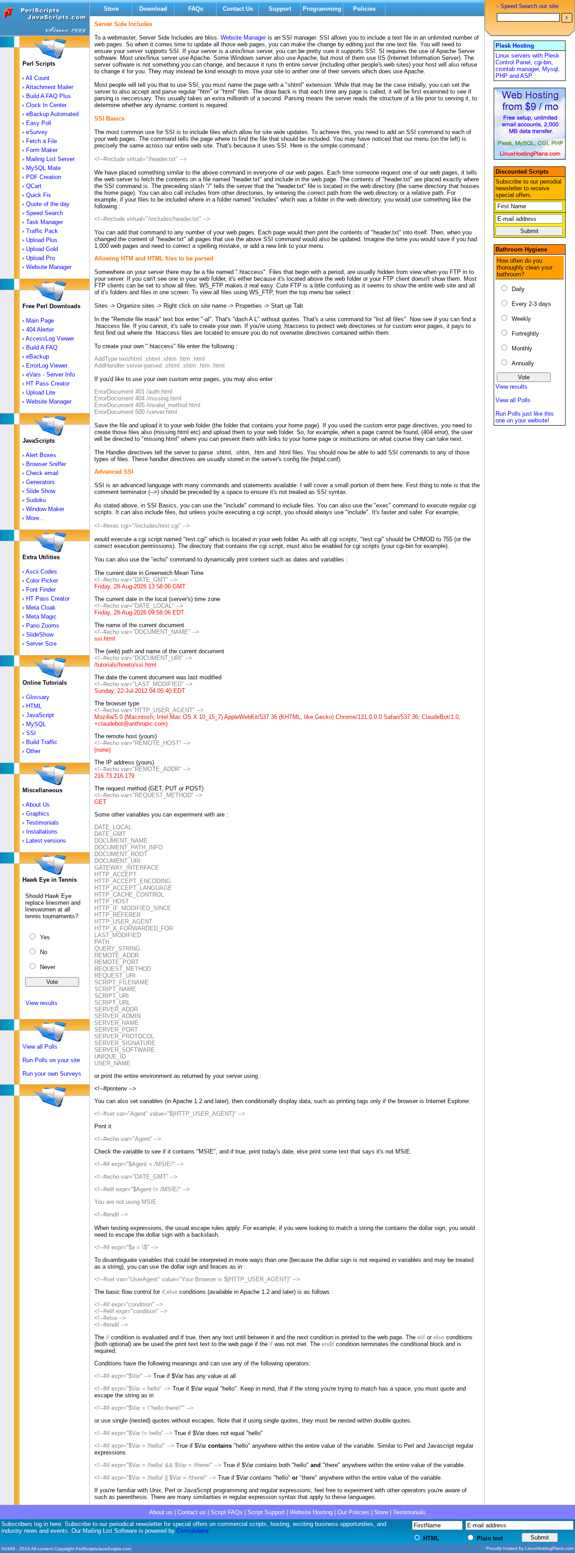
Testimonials (42, 822)
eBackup (37, 356)
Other (33, 751)
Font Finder (41, 589)
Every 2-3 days (531, 304)
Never (47, 967)
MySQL (36, 724)
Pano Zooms (42, 625)
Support (280, 8)
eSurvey (37, 132)
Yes (45, 937)
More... (35, 518)
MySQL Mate (43, 168)
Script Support (266, 1512)
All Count (37, 78)
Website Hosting (311, 1512)
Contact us (191, 1512)
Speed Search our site (529, 6)
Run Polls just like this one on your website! (524, 417)
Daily (518, 289)
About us (160, 1512)
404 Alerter (40, 329)
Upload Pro (40, 258)
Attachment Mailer (49, 87)
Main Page (40, 320)
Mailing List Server (50, 159)
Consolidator (193, 1530)
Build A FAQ (42, 347)
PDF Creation (43, 177)
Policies (364, 8)
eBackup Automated (52, 114)
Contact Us (238, 8)
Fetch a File (41, 141)
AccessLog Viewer (50, 338)
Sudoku (36, 500)
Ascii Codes (41, 571)
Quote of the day (48, 204)
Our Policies (353, 1512)
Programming (322, 8)
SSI (31, 733)
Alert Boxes (41, 455)
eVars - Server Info (50, 374)
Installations (42, 831)
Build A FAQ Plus (48, 96)
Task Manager (44, 222)
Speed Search (44, 213)
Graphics (37, 813)
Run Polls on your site (51, 1060)
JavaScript (40, 715)
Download (153, 8)
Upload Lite (40, 392)
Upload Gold (42, 249)
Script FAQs (227, 1512)
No (43, 952)
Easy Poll (38, 123)
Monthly (522, 348)
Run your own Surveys (51, 1073)
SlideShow (39, 634)
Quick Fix (38, 195)
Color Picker (42, 580)
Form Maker (42, 150)
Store (111, 8)
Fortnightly (525, 333)
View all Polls (40, 1046)
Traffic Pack (42, 231)
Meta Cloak (41, 607)
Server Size (41, 643)
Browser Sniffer (46, 464)
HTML (34, 706)
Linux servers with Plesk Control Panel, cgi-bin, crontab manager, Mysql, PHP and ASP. (527, 65)
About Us (38, 804)
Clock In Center (46, 105)
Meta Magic (41, 616)
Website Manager (48, 267)
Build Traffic (42, 742)
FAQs (195, 8)
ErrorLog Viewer (46, 365)
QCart (33, 186)
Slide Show (40, 491)
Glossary (37, 697)
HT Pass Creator (48, 383)
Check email (42, 473)
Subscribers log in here (31, 1524)
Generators (40, 482)
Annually (523, 363)
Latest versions (46, 840)
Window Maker (45, 509)
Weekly (521, 318)
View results (41, 1003)
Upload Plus (42, 240)
